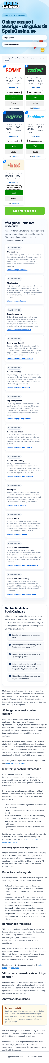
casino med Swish (32, 840)
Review (13, 103)
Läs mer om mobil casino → (17, 301)
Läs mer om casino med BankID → (20, 359)
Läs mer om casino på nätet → (18, 387)
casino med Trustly (9, 842)
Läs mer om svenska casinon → (19, 330)
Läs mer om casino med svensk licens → (22, 565)
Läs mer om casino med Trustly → (20, 476)
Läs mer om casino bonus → (17, 534)
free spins (15, 968)
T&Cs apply (37, 108)
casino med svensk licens (15, 763)
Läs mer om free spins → (16, 505)
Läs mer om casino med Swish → (19, 447)
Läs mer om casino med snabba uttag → (22, 594)
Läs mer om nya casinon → (17, 270)
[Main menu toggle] (44, 5)
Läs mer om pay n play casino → (19, 418)
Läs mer (7, 60)
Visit (14, 98)
